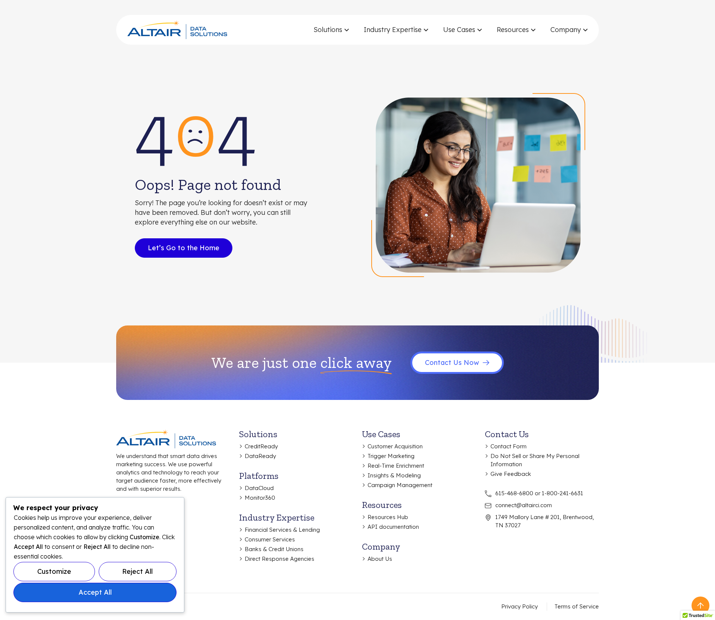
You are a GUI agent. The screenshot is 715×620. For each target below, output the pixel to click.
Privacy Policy (519, 606)
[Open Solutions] (346, 30)
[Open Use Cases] (479, 30)
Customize (54, 571)
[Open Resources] (533, 30)
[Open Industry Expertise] (425, 30)
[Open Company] (585, 30)
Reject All (137, 571)
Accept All (95, 592)
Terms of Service (576, 606)
